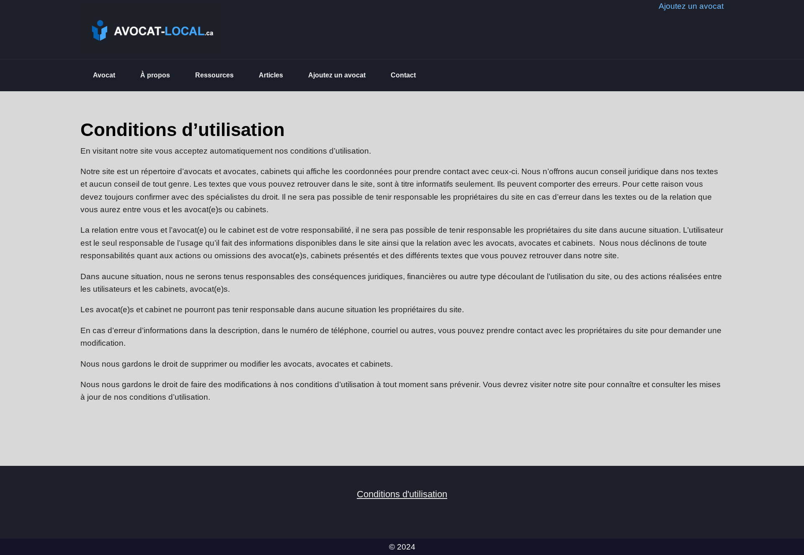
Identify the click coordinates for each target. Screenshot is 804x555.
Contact (403, 75)
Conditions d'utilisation (402, 494)
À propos (155, 75)
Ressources (214, 75)
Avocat (104, 75)
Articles (271, 75)
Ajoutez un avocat (337, 75)
